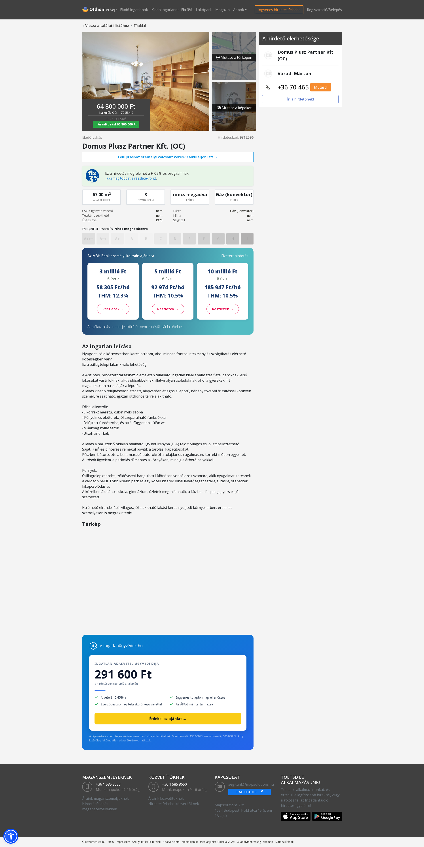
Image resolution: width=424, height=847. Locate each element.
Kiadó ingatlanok (165, 9)
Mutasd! (320, 87)
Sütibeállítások (284, 842)
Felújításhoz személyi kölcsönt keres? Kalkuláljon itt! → (168, 157)
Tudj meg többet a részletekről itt (130, 178)
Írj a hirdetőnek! (300, 99)
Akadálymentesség (249, 842)
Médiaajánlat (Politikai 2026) (217, 842)
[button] (10, 836)
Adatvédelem (171, 842)
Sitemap (268, 842)
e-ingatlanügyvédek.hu (121, 645)
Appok (238, 9)
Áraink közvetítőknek (166, 798)
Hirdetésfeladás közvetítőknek (173, 803)
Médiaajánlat (190, 842)
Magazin (222, 9)
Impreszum (123, 842)
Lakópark (204, 9)
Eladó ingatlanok (134, 9)
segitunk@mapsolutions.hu (251, 784)
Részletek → (113, 309)
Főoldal (140, 25)
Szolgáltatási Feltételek (146, 842)
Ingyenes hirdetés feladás (279, 9)
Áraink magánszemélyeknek (105, 798)
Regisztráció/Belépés (324, 9)
